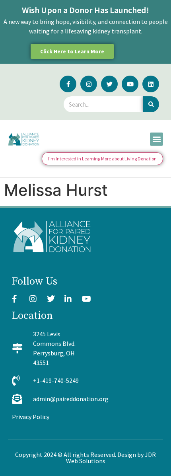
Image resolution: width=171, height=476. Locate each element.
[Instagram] (88, 84)
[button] (156, 139)
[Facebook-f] (68, 84)
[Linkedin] (150, 84)
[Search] (151, 104)
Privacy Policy (30, 417)
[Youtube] (130, 84)
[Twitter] (109, 84)
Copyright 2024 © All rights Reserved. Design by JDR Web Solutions (85, 458)
